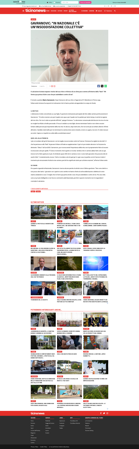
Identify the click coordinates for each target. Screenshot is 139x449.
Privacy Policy (34, 447)
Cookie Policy (43, 447)
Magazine (33, 433)
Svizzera (53, 10)
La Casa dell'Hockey (73, 11)
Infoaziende (34, 438)
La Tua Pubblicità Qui (46, 6)
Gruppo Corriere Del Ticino (74, 6)
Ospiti (32, 435)
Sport (66, 10)
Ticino (47, 10)
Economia (84, 10)
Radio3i (100, 10)
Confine (91, 10)
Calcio (38, 191)
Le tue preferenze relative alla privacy (59, 447)
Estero (60, 10)
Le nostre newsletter (60, 6)
